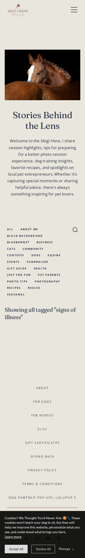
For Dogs (42, 402)
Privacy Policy (42, 470)
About (42, 388)
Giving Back (42, 456)
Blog (42, 429)
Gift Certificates (42, 443)
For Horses (42, 415)
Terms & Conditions (42, 484)
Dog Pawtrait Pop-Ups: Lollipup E (42, 498)
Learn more (13, 537)
